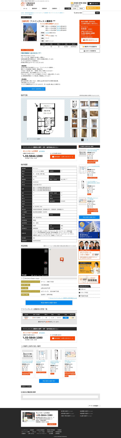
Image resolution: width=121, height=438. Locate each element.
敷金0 (41, 372)
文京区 (47, 32)
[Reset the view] (46, 262)
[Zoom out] (45, 272)
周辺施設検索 (58, 431)
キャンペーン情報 (26, 431)
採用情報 (58, 433)
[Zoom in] (45, 269)
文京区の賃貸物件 (41, 430)
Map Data (35, 275)
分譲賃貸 (24, 374)
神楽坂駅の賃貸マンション (86, 413)
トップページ (25, 430)
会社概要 (51, 433)
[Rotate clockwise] (47, 263)
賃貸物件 (32, 430)
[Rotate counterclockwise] (44, 263)
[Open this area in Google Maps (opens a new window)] (24, 275)
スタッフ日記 (84, 292)
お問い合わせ (31, 433)
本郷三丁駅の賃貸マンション (68, 415)
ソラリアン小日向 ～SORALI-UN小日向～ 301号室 (55, 362)
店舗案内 (90, 29)
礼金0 (38, 372)
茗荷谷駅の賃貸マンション (67, 413)
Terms (39, 275)
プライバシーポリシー (42, 433)
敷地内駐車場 (30, 50)
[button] (61, 260)
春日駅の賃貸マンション (67, 411)
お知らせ (83, 289)
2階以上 (23, 50)
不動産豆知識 (84, 296)
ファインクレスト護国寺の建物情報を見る (33, 89)
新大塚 (58, 28)
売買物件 (59, 430)
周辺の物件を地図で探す (49, 303)
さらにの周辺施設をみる (63, 298)
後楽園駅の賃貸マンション (86, 411)
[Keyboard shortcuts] (32, 275)
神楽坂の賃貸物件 (51, 430)
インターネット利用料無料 (27, 372)
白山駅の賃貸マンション (86, 415)
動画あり (66, 372)
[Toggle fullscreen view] (46, 251)
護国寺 (58, 26)
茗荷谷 (58, 30)
